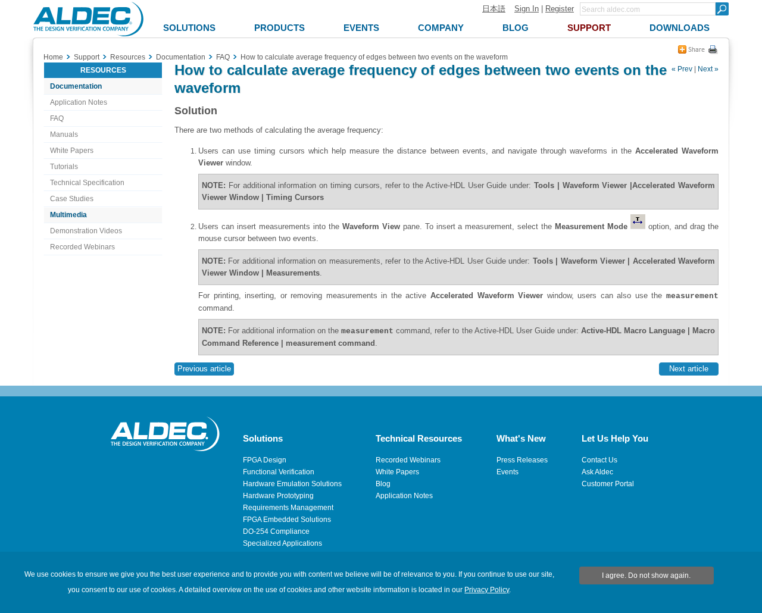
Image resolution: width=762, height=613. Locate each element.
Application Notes (78, 102)
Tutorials (64, 166)
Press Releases (522, 460)
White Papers (71, 150)
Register (559, 8)
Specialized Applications (282, 543)
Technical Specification (87, 183)
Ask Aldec (597, 472)
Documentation (76, 86)
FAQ (57, 118)
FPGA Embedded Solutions (287, 519)
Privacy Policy (486, 590)
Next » (708, 69)
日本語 (493, 8)
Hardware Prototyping (278, 496)
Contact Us (599, 460)
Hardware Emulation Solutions (292, 484)
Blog (383, 484)
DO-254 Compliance (276, 531)
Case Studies (71, 199)
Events (507, 472)
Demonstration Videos (86, 231)
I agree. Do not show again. (646, 575)
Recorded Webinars (82, 247)
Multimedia (68, 215)
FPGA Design (264, 460)
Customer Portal (608, 484)
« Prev (682, 69)
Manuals (64, 134)
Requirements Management (288, 507)
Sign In (526, 8)
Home (53, 57)
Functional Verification (278, 472)
